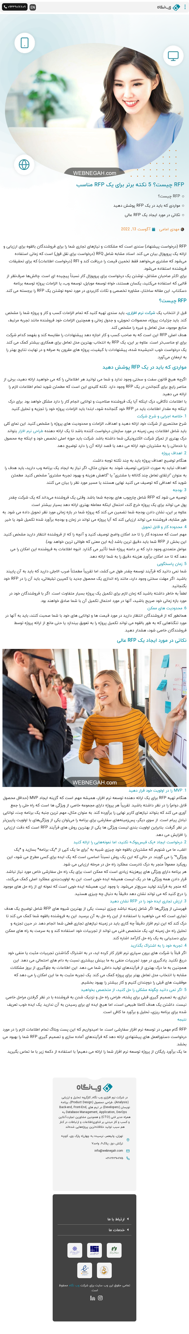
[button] (94, 1219)
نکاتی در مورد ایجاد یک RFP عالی (152, 215)
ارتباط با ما (116, 1219)
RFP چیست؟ (169, 196)
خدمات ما (117, 1230)
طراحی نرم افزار (30, 431)
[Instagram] (100, 1298)
